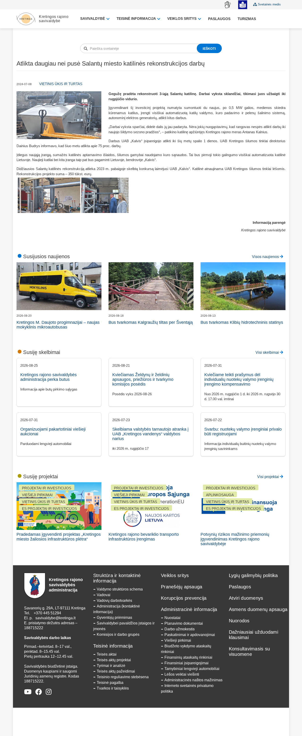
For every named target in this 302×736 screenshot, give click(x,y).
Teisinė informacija (137, 19)
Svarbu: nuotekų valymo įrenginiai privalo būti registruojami (243, 431)
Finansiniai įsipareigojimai (186, 663)
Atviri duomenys (246, 598)
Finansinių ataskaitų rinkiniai (188, 657)
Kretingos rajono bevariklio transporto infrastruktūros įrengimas (144, 536)
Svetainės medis (269, 4)
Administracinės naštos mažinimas (193, 680)
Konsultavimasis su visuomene (249, 651)
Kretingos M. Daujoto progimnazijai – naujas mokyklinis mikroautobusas (58, 324)
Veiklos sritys (182, 19)
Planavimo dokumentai (183, 623)
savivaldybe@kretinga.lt (55, 618)
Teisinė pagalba (110, 683)
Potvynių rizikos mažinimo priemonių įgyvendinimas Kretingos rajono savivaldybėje (235, 539)
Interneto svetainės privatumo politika (187, 688)
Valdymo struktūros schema (120, 589)
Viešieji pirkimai (177, 640)
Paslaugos (219, 19)
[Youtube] (28, 692)
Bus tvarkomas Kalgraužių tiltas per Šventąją (151, 322)
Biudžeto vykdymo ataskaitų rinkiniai (186, 649)
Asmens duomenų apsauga (258, 609)
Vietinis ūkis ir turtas (60, 84)
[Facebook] (38, 692)
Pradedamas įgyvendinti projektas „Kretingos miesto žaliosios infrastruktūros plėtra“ (59, 536)
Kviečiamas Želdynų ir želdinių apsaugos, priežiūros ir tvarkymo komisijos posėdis (142, 379)
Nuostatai (172, 618)
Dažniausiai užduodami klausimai (253, 634)
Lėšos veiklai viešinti (181, 674)
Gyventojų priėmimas (114, 617)
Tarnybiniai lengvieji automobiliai (191, 669)
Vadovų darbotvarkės (114, 601)
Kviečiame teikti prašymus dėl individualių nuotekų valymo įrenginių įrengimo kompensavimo (238, 379)
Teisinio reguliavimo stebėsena (123, 677)
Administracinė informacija (189, 609)
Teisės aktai (107, 654)
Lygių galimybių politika (253, 575)
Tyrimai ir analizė (111, 666)
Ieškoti (209, 48)
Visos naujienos (266, 257)
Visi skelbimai (268, 352)
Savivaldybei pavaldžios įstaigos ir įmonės (124, 626)
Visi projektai (268, 477)
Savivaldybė (93, 19)
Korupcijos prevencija (183, 598)
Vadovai (103, 595)
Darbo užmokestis (179, 629)
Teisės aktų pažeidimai (116, 671)
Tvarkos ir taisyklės (113, 688)
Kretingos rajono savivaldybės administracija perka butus (48, 377)
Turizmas (247, 19)
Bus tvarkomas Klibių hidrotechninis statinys (242, 322)
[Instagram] (49, 692)
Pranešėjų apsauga (181, 586)
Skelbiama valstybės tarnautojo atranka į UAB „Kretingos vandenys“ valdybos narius (150, 434)
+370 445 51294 (47, 613)
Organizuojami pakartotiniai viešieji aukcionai (53, 431)
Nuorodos (239, 620)
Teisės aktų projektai (114, 660)
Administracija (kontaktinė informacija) (116, 609)
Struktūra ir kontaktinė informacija (117, 578)
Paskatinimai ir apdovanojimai (189, 635)
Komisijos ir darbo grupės (118, 634)
